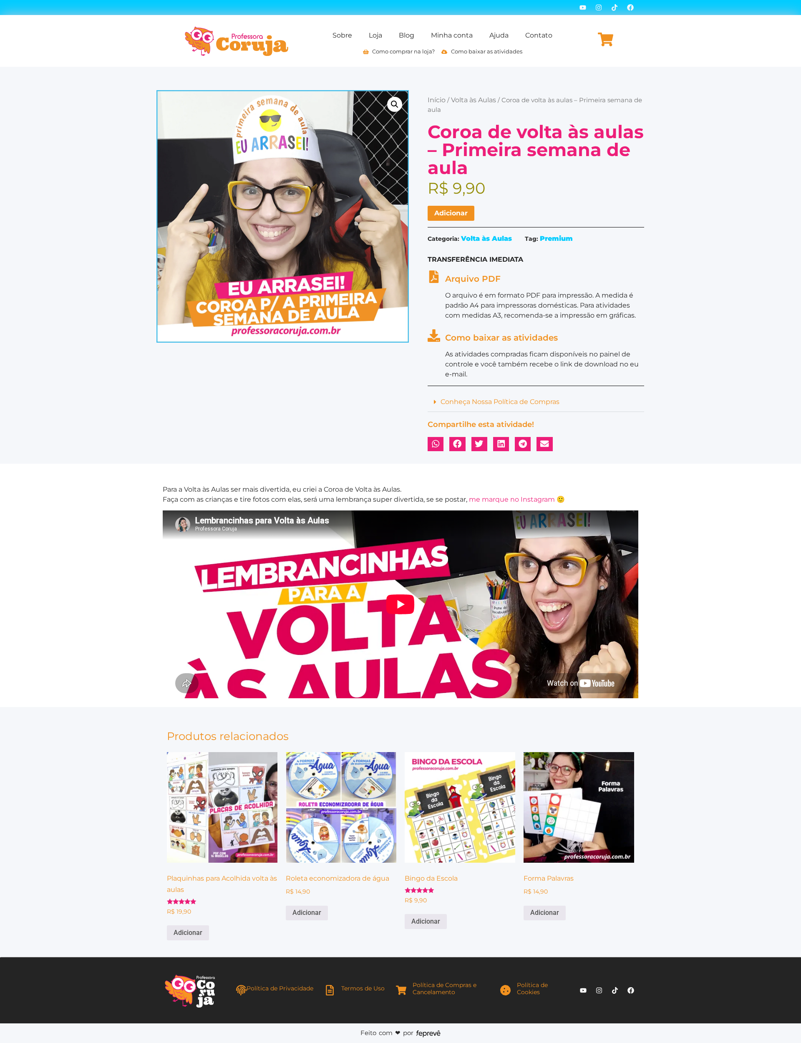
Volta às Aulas (473, 100)
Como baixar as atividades (501, 338)
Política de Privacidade (280, 988)
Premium (556, 238)
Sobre (342, 35)
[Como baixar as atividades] (434, 335)
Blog (406, 35)
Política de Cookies (532, 988)
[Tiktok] (614, 7)
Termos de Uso (363, 988)
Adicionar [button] (188, 933)
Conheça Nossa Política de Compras (500, 402)
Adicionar (451, 213)
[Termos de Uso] (330, 990)
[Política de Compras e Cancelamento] (401, 990)
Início (437, 100)
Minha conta (452, 35)
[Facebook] (630, 7)
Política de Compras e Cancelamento (444, 988)
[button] (394, 104)
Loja (375, 35)
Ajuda (499, 35)
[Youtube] (582, 7)
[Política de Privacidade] (241, 990)
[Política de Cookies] (505, 990)
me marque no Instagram (512, 499)
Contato (538, 35)
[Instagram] (598, 7)
